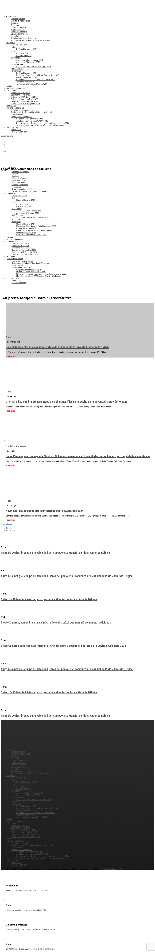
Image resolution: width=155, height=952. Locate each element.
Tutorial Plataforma (19, 132)
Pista (13, 51)
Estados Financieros (19, 34)
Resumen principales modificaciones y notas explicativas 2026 (42, 123)
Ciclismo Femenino (19, 45)
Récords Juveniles (23, 56)
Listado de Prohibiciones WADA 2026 (32, 121)
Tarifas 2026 (16, 130)
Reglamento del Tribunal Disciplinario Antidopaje (32, 112)
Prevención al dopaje (15, 108)
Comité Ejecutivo (18, 19)
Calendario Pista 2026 (20, 95)
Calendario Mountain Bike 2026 (24, 99)
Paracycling (16, 71)
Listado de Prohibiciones (21, 117)
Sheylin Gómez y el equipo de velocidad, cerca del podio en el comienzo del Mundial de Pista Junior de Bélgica (67, 576)
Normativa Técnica (19, 32)
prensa (12, 356)
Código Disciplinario (19, 27)
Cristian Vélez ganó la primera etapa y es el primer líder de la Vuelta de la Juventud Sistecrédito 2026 (66, 401)
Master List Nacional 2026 (27, 77)
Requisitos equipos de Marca (23, 38)
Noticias (9, 86)
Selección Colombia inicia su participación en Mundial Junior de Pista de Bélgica (49, 599)
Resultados (11, 106)
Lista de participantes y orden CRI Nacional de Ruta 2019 (30, 929)
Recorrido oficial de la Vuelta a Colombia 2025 (26, 910)
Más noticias (6, 524)
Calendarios (11, 90)
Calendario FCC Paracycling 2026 (25, 104)
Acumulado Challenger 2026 (28, 62)
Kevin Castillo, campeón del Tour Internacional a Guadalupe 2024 (44, 511)
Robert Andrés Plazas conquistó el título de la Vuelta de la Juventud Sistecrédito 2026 (57, 347)
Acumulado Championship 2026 (29, 60)
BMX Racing (16, 58)
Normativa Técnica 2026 (26, 82)
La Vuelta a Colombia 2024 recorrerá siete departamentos (30, 949)
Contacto (14, 23)
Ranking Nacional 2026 (26, 49)
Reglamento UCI (18, 30)
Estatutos (15, 25)
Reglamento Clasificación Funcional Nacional (35, 80)
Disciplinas (10, 43)
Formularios (16, 36)
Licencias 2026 (12, 127)
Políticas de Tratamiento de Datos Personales (30, 40)
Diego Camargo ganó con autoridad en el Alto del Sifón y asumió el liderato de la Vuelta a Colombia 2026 (63, 645)
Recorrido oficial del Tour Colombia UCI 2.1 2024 (27, 890)
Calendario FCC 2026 (20, 93)
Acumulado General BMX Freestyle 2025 (33, 67)
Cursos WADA (17, 114)
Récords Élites (22, 53)
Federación (11, 16)
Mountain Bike (17, 69)
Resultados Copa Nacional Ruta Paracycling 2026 (37, 75)
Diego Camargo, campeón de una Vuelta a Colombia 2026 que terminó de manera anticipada (56, 622)
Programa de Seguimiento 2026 (29, 119)
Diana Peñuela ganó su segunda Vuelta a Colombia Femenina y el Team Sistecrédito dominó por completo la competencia (78, 456)
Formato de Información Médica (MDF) (32, 84)
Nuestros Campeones (15, 88)
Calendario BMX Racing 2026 (23, 97)
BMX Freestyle (17, 64)
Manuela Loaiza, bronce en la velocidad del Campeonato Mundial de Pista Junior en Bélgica (55, 552)
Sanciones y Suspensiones (22, 110)
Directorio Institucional (20, 21)
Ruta (13, 47)
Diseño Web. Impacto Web (112, 869)
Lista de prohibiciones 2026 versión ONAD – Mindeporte (40, 125)
